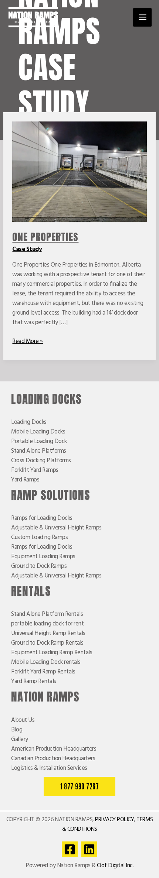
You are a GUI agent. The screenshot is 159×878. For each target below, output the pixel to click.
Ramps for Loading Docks (41, 518)
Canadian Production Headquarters (53, 759)
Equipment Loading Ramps (43, 557)
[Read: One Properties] (79, 171)
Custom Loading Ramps (39, 537)
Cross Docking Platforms (41, 461)
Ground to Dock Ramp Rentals (47, 643)
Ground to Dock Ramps (39, 566)
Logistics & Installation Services (49, 768)
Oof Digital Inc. (115, 866)
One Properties (45, 236)
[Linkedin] (89, 849)
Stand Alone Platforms (38, 451)
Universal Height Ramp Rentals (48, 633)
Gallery (19, 739)
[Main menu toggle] (142, 17)
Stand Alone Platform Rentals (47, 614)
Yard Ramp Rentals (33, 681)
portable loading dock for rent (47, 624)
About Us (22, 720)
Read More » (27, 341)
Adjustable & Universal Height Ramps (56, 528)
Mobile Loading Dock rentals (46, 662)
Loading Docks (29, 422)
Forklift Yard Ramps (34, 470)
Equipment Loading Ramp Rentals (51, 653)
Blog (16, 730)
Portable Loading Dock (39, 441)
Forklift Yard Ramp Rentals (43, 672)
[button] (79, 786)
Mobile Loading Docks (38, 432)
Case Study (27, 249)
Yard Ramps (25, 480)
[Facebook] (70, 849)
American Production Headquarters (53, 749)
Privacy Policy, (115, 819)
